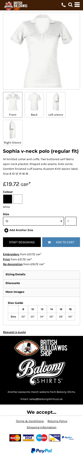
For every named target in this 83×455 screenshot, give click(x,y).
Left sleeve (55, 114)
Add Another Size (21, 230)
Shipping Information (41, 427)
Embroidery (11, 254)
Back (34, 114)
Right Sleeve (12, 142)
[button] (70, 4)
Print (6, 259)
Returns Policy (57, 421)
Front (12, 114)
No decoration (13, 264)
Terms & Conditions (30, 421)
